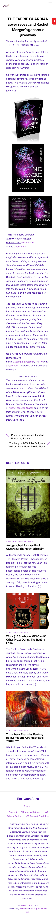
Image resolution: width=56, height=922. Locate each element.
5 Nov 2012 (28, 242)
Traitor (39, 361)
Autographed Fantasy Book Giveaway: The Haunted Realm (25, 547)
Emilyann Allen (26, 905)
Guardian (18, 361)
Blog (8, 541)
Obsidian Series (26, 541)
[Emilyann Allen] (6, 8)
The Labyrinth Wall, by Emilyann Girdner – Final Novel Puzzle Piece (26, 445)
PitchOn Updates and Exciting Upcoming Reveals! (27, 437)
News (14, 541)
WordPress (24, 908)
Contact (13, 812)
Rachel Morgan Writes (21, 407)
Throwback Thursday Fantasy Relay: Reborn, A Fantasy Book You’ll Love (25, 738)
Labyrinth (29, 361)
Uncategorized (20, 632)
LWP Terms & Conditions (37, 816)
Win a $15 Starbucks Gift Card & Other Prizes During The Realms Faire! (26, 639)
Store (27, 806)
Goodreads (20, 246)
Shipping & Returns (30, 812)
